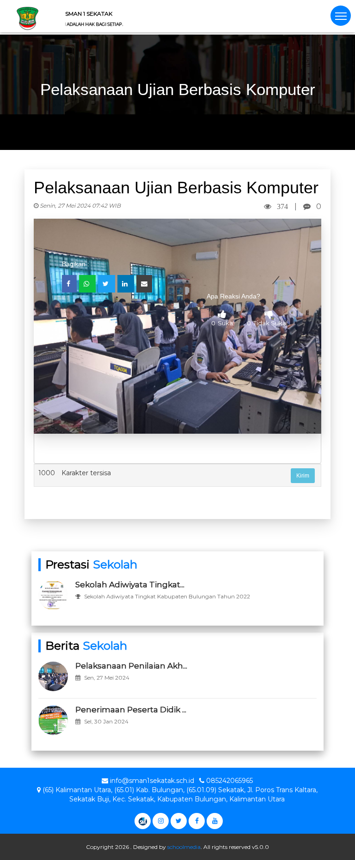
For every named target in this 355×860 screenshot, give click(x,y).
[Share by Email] (144, 284)
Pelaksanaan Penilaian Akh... (131, 665)
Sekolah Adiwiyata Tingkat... (129, 584)
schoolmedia (184, 846)
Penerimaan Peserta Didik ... (130, 709)
